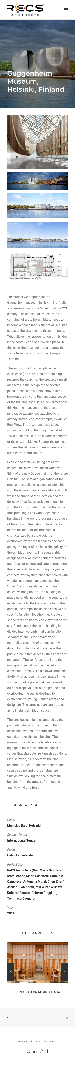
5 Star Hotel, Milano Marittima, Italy (37, 992)
